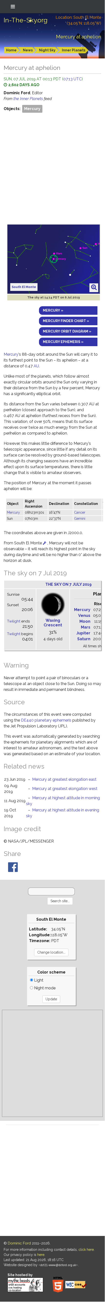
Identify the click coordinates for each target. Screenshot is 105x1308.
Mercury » (53, 310)
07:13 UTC (72, 79)
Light (38, 980)
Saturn (83, 639)
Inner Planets (73, 50)
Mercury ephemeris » (63, 342)
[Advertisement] (52, 168)
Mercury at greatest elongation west (64, 788)
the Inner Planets (28, 98)
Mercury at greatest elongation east (64, 779)
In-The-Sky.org (26, 20)
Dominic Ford (19, 1243)
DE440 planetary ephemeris (46, 720)
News (28, 50)
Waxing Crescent (53, 622)
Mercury (32, 108)
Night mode (44, 988)
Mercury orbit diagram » (67, 331)
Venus (84, 615)
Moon (84, 621)
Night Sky (47, 50)
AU (36, 366)
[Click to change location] (44, 543)
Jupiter (83, 633)
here (40, 1255)
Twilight (13, 621)
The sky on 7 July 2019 (68, 584)
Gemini (79, 518)
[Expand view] (94, 287)
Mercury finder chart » (66, 321)
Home (11, 50)
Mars (85, 627)
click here (86, 1250)
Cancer (79, 512)
